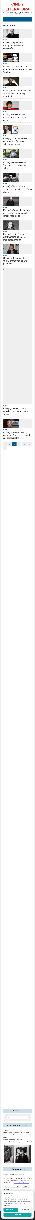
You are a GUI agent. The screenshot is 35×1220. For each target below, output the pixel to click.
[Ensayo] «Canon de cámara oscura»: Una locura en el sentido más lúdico (16, 213)
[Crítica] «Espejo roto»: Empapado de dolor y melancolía (13, 45)
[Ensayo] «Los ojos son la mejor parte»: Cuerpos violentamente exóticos (15, 141)
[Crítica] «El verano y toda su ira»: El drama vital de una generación (16, 261)
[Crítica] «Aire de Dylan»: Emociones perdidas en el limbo (15, 165)
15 (29, 444)
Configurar (25, 1209)
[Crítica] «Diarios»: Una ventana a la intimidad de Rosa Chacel (17, 189)
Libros (5, 40)
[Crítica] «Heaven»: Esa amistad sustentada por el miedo (15, 117)
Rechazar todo (10, 1209)
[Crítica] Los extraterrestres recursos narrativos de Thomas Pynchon (17, 69)
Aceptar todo (18, 1214)
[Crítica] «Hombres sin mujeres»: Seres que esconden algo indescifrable (17, 435)
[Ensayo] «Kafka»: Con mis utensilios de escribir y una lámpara (15, 411)
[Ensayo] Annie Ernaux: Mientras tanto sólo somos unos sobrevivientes (15, 237)
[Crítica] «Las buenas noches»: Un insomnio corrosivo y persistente (17, 93)
